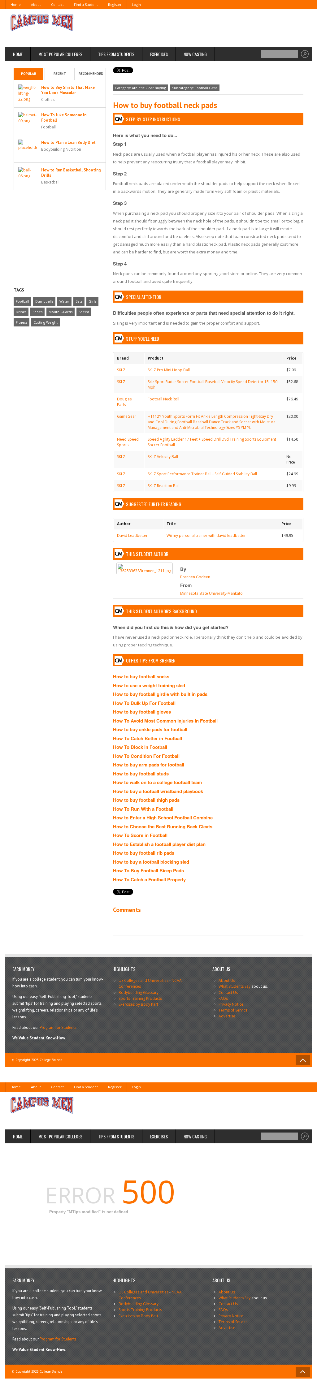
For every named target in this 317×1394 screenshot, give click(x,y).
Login (136, 4)
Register (115, 4)
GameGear (126, 416)
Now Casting (195, 54)
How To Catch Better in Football (147, 738)
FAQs (223, 998)
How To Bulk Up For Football (144, 703)
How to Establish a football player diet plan (159, 844)
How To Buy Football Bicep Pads (148, 870)
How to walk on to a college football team (157, 782)
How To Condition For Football (146, 756)
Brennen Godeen (195, 577)
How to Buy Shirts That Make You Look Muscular (68, 90)
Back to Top (303, 1060)
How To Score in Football (140, 835)
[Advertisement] (191, 28)
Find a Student (86, 4)
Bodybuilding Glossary (138, 992)
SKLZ (121, 370)
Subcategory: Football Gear (194, 87)
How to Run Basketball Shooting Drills (71, 172)
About (36, 4)
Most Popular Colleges (60, 54)
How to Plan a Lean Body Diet (68, 142)
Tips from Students (116, 54)
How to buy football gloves (142, 711)
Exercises (159, 54)
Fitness (21, 322)
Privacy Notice (231, 1004)
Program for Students (58, 1027)
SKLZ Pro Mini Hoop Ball (169, 370)
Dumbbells (44, 301)
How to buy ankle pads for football (150, 729)
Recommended (91, 73)
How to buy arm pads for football (148, 764)
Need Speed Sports (128, 442)
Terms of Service (233, 1010)
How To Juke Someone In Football (63, 117)
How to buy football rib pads (143, 852)
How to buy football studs (141, 773)
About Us (227, 980)
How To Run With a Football (143, 808)
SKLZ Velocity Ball (163, 456)
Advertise (227, 1016)
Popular (28, 73)
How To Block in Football (140, 747)
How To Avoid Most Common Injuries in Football (165, 720)
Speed (84, 311)
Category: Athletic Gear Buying (140, 87)
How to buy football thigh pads (146, 799)
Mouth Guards (60, 311)
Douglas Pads (124, 401)
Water (64, 301)
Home (16, 4)
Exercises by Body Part (138, 1004)
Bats (79, 301)
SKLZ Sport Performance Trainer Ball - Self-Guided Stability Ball (202, 474)
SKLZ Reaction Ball (164, 485)
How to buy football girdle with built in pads (160, 694)
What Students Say (234, 986)
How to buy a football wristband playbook (158, 791)
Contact (57, 4)
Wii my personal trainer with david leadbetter (206, 535)
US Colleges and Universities (143, 980)
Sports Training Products (140, 998)
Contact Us (228, 992)
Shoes (37, 311)
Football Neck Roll (163, 399)
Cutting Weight (45, 322)
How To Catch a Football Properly (149, 879)
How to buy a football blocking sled (151, 861)
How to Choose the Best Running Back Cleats (162, 826)
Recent (60, 73)
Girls (92, 301)
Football (22, 301)
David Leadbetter (132, 535)
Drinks (21, 311)
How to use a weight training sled (149, 685)
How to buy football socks (141, 676)
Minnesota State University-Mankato (211, 593)
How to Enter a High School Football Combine (163, 817)
